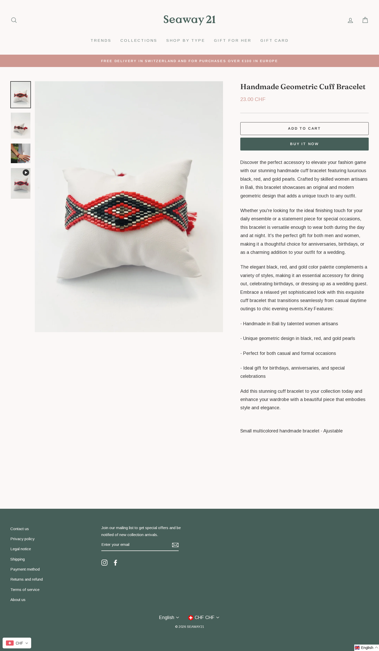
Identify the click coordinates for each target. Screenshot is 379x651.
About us (18, 599)
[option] (189, 60)
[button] (366, 648)
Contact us (19, 529)
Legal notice (20, 549)
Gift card (274, 40)
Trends (100, 40)
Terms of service (24, 589)
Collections (138, 40)
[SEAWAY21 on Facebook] (115, 562)
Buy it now (304, 144)
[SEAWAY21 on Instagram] (104, 562)
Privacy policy (22, 539)
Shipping (17, 559)
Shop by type (185, 40)
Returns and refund (26, 579)
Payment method (25, 569)
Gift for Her (232, 40)
